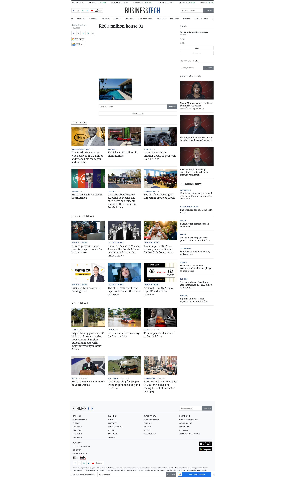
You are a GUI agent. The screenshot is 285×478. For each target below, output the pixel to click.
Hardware (78, 427)
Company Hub (201, 18)
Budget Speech (80, 419)
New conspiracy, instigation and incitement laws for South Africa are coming (196, 196)
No (183, 43)
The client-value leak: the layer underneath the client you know (124, 291)
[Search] (213, 18)
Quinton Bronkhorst (79, 25)
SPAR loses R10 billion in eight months (122, 154)
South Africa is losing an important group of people (159, 196)
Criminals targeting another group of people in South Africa (160, 155)
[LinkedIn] (87, 10)
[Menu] (72, 18)
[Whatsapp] (83, 10)
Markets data (77, 3)
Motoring (129, 18)
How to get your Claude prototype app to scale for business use (86, 249)
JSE (90, 3)
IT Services (184, 427)
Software (113, 434)
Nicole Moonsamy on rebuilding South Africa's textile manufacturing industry (196, 106)
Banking (81, 18)
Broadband (185, 416)
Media (111, 430)
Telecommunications (80, 149)
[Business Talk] (98, 10)
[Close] (213, 474)
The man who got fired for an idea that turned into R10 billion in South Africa (196, 285)
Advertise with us (81, 446)
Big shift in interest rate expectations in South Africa (194, 300)
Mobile (147, 430)
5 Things (74, 330)
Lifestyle (147, 149)
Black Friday (150, 416)
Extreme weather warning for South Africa (123, 335)
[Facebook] (73, 10)
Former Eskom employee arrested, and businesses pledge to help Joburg (195, 268)
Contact (77, 450)
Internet (148, 427)
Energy (117, 18)
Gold (180, 3)
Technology (150, 434)
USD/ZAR (114, 3)
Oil (202, 3)
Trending (174, 18)
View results (197, 53)
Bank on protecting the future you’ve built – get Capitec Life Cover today (158, 249)
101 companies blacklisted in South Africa (159, 335)
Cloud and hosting (188, 419)
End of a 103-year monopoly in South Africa (88, 383)
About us (77, 443)
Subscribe (208, 10)
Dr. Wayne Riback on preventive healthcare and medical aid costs (196, 139)
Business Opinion (152, 419)
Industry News (145, 18)
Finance (105, 18)
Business (93, 18)
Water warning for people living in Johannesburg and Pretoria (124, 385)
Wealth (186, 18)
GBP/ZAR (136, 3)
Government (149, 191)
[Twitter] (78, 10)
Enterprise (113, 423)
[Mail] (93, 33)
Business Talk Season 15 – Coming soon (86, 290)
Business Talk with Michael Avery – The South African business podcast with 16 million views (124, 251)
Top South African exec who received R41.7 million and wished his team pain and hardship (87, 157)
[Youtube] (92, 10)
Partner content (79, 243)
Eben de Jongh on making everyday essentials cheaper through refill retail (194, 172)
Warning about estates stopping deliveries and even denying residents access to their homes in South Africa (122, 201)
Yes (183, 39)
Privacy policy (80, 453)
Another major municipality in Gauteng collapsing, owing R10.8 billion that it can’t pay (160, 386)
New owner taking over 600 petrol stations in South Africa (195, 239)
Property (161, 18)
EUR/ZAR (160, 3)
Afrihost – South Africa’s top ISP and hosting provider (159, 291)
